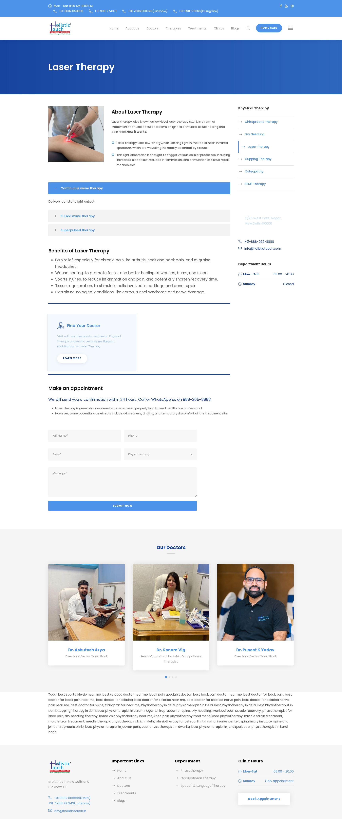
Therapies (173, 28)
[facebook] (281, 6)
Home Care (269, 27)
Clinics (219, 28)
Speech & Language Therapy (202, 785)
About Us (132, 28)
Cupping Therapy (258, 159)
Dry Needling (254, 134)
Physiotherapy (191, 770)
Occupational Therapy (198, 778)
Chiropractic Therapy (261, 122)
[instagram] (292, 6)
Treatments (197, 28)
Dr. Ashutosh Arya (86, 650)
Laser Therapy (259, 147)
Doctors (152, 28)
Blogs (235, 28)
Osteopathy (254, 171)
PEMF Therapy (255, 184)
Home (113, 28)
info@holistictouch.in (70, 811)
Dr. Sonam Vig (171, 650)
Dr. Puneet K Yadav (255, 650)
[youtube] (286, 6)
